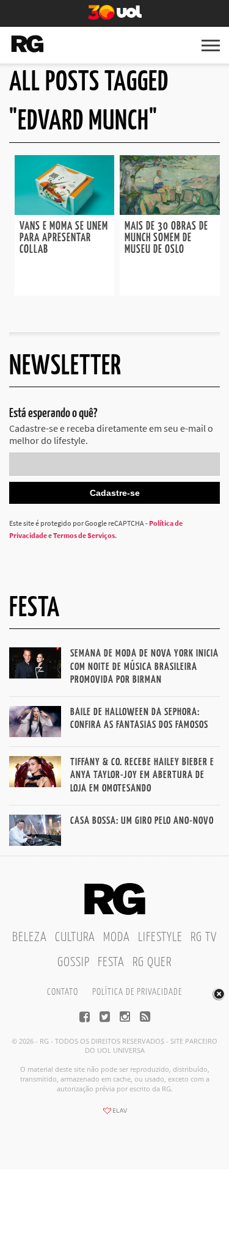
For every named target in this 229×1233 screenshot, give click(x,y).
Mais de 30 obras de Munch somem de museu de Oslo (166, 238)
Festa (111, 962)
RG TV (204, 937)
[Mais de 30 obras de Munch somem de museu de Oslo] (170, 211)
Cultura (75, 937)
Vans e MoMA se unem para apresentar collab (64, 238)
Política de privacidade (137, 992)
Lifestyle (160, 937)
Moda (116, 937)
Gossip (73, 962)
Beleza (29, 937)
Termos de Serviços (84, 535)
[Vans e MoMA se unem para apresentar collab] (65, 211)
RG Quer (152, 962)
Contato (62, 992)
